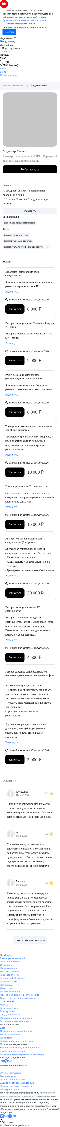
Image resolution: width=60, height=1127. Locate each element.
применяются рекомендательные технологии (27, 1094)
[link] (4, 61)
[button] (3, 68)
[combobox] (6, 1121)
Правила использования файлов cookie (24, 27)
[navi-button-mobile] (2, 79)
